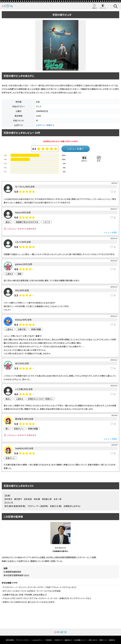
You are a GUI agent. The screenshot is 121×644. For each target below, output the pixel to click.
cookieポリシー (38, 640)
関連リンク (103, 640)
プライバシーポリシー (23, 640)
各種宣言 (112, 640)
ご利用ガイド (58, 640)
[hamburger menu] (115, 6)
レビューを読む (110, 232)
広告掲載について (80, 640)
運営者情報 (10, 640)
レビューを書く (75, 149)
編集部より (68, 640)
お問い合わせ (93, 640)
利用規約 (49, 640)
